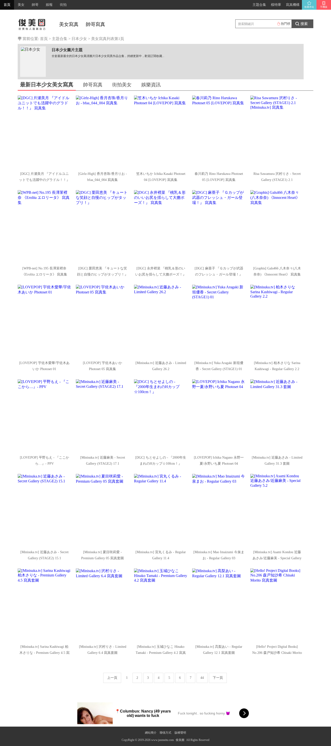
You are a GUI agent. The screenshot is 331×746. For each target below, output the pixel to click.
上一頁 (112, 678)
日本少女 (79, 39)
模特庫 (276, 5)
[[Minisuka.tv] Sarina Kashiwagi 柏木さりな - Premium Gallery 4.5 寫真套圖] (44, 604)
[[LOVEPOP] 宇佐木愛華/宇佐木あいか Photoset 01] (44, 321)
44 (202, 678)
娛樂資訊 (151, 84)
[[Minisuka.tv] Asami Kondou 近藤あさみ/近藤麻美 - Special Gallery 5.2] (277, 510)
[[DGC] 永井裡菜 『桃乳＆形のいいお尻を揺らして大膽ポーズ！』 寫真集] (160, 226)
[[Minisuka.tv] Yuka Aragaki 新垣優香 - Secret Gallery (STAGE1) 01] (218, 321)
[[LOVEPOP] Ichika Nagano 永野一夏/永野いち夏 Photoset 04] (218, 415)
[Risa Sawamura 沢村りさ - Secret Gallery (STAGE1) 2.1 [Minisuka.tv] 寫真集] (277, 132)
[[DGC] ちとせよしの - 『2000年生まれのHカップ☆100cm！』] (160, 415)
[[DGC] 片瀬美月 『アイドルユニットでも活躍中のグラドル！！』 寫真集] (44, 132)
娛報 (49, 5)
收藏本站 (309, 7)
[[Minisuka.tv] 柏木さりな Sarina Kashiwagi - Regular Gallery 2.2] (277, 321)
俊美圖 (180, 740)
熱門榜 (285, 23)
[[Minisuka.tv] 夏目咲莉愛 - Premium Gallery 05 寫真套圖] (102, 510)
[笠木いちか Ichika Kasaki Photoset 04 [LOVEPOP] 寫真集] (160, 132)
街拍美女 (122, 84)
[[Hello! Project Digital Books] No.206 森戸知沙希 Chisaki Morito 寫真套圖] (277, 604)
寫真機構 (292, 5)
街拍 (63, 5)
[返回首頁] (32, 23)
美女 (21, 5)
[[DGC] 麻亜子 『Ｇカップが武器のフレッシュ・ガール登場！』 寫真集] (218, 226)
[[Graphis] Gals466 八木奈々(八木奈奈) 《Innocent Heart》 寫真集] (277, 226)
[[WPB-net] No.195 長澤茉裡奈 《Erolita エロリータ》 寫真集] (44, 226)
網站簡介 (151, 732)
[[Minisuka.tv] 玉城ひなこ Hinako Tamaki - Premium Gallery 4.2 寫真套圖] (160, 604)
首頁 (7, 5)
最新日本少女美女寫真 (46, 84)
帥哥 (35, 5)
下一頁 (218, 678)
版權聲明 (180, 732)
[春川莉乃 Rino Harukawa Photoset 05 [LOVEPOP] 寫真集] (218, 132)
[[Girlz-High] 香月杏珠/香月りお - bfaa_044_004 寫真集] (102, 132)
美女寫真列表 (102, 39)
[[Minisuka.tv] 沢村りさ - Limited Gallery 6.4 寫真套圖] (102, 604)
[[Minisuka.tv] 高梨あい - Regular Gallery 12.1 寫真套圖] (218, 604)
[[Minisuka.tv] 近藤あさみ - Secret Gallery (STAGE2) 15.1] (44, 510)
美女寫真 (69, 24)
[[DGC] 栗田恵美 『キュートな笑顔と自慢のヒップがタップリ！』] (102, 226)
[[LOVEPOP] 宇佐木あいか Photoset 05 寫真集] (102, 321)
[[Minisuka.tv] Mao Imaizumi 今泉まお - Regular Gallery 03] (218, 510)
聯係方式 (165, 732)
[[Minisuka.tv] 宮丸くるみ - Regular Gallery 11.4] (160, 510)
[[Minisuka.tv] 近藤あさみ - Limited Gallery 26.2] (160, 321)
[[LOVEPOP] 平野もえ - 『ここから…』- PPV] (44, 415)
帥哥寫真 (95, 24)
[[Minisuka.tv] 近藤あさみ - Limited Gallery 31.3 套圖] (277, 415)
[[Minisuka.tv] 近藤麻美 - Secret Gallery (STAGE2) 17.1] (102, 415)
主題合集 (259, 5)
